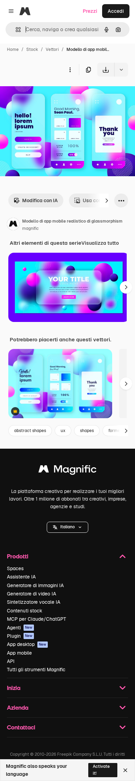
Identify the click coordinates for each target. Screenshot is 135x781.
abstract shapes (30, 430)
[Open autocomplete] (15, 29)
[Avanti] (106, 200)
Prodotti (17, 556)
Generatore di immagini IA (35, 585)
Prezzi (90, 11)
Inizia (13, 687)
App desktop (26, 644)
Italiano (67, 527)
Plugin (20, 636)
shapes (87, 430)
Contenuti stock (24, 611)
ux (63, 430)
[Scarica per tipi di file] (121, 70)
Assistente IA (21, 577)
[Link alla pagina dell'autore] (13, 225)
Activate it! (101, 770)
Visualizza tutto (100, 243)
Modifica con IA (40, 200)
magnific (30, 228)
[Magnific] (67, 470)
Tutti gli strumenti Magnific (36, 669)
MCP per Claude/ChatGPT (36, 619)
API (11, 661)
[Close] (125, 770)
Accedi (116, 11)
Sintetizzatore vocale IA (33, 602)
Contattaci (21, 727)
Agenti (20, 628)
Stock (32, 49)
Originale (46, 92)
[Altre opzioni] (70, 70)
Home (13, 49)
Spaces (15, 568)
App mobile (19, 653)
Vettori (52, 49)
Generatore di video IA (31, 594)
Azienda (17, 707)
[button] (67, 527)
